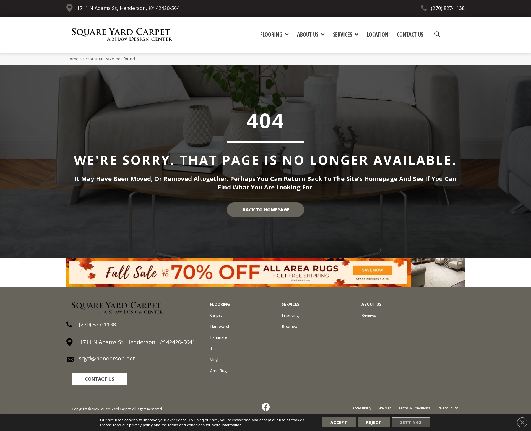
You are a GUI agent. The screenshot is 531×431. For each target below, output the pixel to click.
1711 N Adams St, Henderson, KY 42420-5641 (129, 8)
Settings (410, 422)
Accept (338, 422)
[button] (99, 379)
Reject (373, 422)
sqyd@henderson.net (107, 358)
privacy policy (141, 425)
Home (72, 58)
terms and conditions (186, 425)
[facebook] (266, 407)
